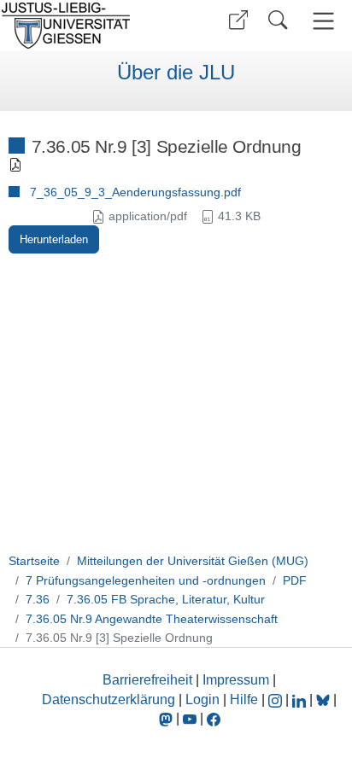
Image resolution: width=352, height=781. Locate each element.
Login (204, 699)
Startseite (34, 561)
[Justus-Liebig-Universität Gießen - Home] (86, 25)
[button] (238, 20)
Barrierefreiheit (147, 680)
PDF (295, 580)
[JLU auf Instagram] (276, 699)
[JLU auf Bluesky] (324, 699)
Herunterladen (54, 239)
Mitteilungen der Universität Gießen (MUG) (192, 561)
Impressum (235, 680)
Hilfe (244, 699)
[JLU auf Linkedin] (300, 699)
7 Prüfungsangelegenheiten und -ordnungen (146, 580)
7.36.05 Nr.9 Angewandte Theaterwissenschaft (152, 619)
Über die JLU (176, 72)
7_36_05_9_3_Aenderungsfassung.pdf (135, 192)
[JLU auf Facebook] (213, 718)
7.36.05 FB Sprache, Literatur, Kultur (166, 599)
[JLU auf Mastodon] (167, 718)
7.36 (38, 599)
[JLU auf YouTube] (190, 718)
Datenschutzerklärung (108, 699)
